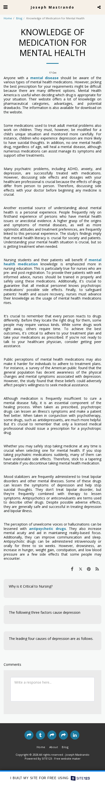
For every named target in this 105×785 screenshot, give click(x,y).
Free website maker (67, 758)
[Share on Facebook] (72, 568)
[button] (5, 7)
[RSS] (97, 568)
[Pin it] (89, 568)
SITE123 (47, 758)
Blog (19, 18)
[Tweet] (80, 568)
